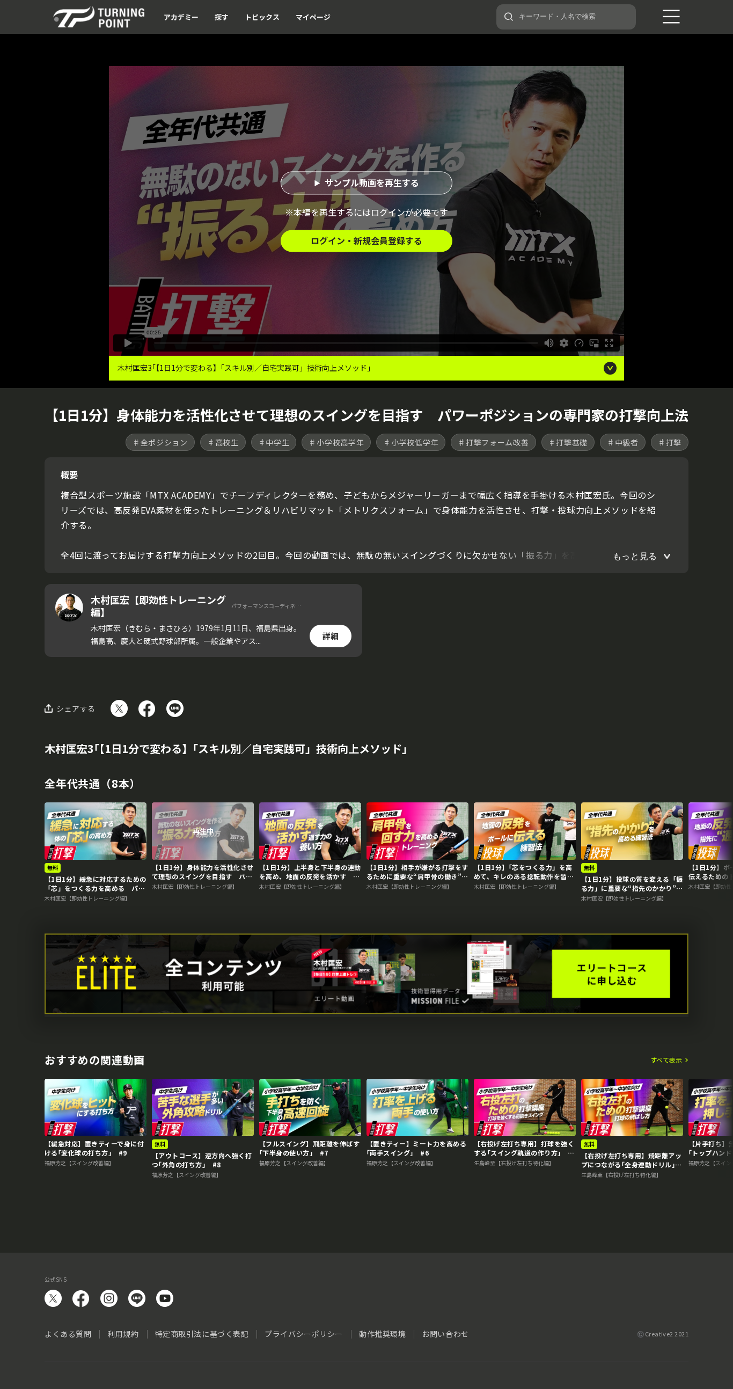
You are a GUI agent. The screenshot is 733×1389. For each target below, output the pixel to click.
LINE (136, 1298)
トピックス (262, 17)
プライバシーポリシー (304, 1333)
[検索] (509, 16)
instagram (109, 1298)
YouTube (164, 1298)
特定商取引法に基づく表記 (202, 1333)
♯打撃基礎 (568, 442)
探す (222, 17)
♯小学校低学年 (410, 442)
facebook (81, 1298)
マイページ (313, 17)
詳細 (330, 635)
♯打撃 (669, 442)
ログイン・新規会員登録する (366, 240)
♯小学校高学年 (336, 442)
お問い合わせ (445, 1333)
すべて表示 (666, 1060)
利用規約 (122, 1333)
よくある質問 (68, 1333)
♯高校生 (223, 442)
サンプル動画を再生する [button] (372, 182)
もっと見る (635, 556)
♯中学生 (274, 442)
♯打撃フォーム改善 (493, 442)
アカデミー (181, 17)
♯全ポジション (160, 442)
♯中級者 (623, 442)
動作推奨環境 (382, 1333)
